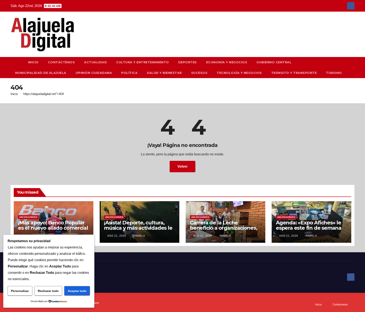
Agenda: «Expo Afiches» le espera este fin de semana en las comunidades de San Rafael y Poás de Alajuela (310, 230)
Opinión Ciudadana (94, 73)
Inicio (33, 62)
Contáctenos (61, 62)
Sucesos (199, 73)
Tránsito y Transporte (294, 73)
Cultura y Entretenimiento (142, 62)
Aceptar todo (77, 291)
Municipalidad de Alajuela (40, 73)
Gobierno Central (273, 62)
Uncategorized (28, 217)
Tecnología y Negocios (239, 73)
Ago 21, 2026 (116, 235)
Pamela (139, 235)
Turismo (334, 73)
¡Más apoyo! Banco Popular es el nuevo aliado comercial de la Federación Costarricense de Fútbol (53, 230)
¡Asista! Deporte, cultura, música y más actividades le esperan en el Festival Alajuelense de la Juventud (138, 230)
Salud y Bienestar (164, 73)
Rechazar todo (48, 291)
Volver (182, 166)
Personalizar (20, 291)
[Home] (17, 62)
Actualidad (95, 62)
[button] (353, 67)
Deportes (187, 62)
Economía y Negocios (226, 62)
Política (129, 73)
